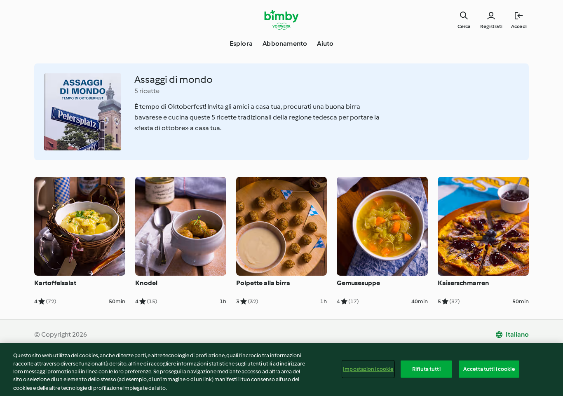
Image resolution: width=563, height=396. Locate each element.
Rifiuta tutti (426, 369)
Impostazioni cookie (368, 369)
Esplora (241, 43)
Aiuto (325, 43)
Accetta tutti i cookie (489, 369)
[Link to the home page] (282, 20)
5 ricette (147, 91)
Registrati (491, 26)
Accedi (519, 26)
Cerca (463, 26)
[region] (281, 369)
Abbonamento (285, 43)
